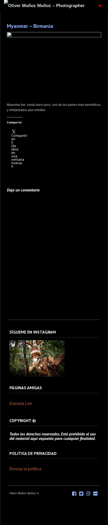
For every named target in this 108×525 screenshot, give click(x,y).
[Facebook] (74, 493)
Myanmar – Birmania (30, 26)
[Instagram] (36, 376)
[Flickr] (95, 493)
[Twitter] (81, 493)
